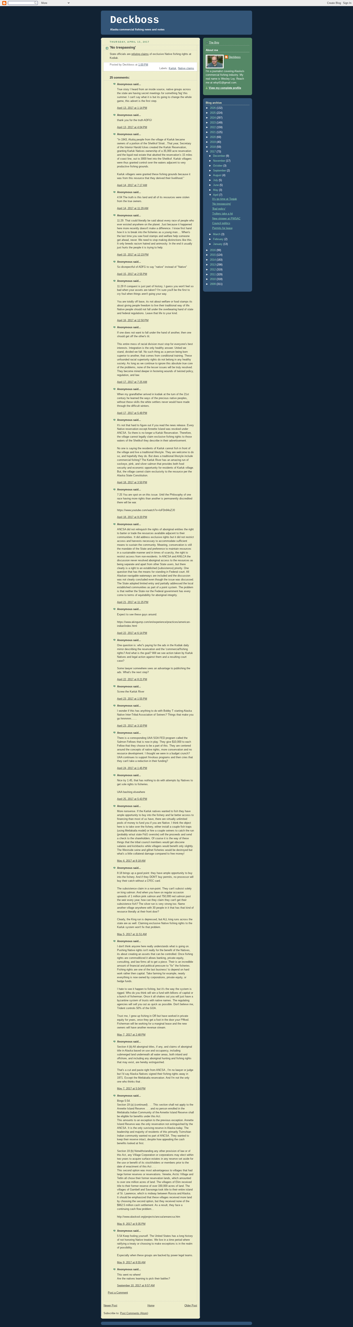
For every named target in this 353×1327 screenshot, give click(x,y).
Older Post (190, 1305)
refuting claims (140, 54)
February (218, 239)
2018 (213, 147)
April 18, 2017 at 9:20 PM (132, 517)
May (216, 190)
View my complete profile (225, 88)
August (217, 175)
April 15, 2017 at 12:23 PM (133, 254)
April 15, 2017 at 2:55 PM (132, 274)
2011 (213, 274)
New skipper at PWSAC (226, 218)
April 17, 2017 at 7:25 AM (132, 382)
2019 (213, 142)
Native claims (186, 68)
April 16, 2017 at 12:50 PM (133, 320)
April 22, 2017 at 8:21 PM (132, 679)
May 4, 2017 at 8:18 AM (131, 860)
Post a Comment (118, 1292)
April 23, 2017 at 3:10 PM (132, 725)
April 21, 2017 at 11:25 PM (132, 602)
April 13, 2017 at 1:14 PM (132, 108)
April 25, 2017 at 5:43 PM (132, 799)
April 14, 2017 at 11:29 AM (132, 208)
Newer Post (110, 1305)
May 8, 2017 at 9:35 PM (131, 1224)
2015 (213, 254)
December (219, 155)
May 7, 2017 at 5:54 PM (131, 1088)
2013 (213, 264)
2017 (213, 151)
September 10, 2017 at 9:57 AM (136, 1285)
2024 (213, 117)
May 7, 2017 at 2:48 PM (131, 1034)
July (216, 180)
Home (150, 1305)
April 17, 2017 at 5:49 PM (132, 413)
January (218, 244)
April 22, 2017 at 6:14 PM (132, 633)
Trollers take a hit (222, 213)
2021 (213, 132)
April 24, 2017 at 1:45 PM (132, 768)
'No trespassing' (221, 203)
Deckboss (134, 20)
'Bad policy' (219, 208)
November (219, 160)
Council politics (221, 223)
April (216, 194)
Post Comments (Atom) (134, 1313)
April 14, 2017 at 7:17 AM (132, 185)
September (220, 170)
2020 (213, 137)
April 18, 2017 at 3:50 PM (132, 482)
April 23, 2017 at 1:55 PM (132, 698)
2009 (213, 284)
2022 (213, 127)
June (216, 185)
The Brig (214, 42)
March (217, 234)
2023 (213, 122)
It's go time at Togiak (224, 199)
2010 (213, 279)
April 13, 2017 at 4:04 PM (132, 127)
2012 (213, 269)
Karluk (172, 68)
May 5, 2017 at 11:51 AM (132, 934)
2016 (213, 250)
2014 (213, 259)
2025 (213, 112)
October (218, 165)
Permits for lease (222, 228)
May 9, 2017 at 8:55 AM (131, 1262)
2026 (213, 108)
